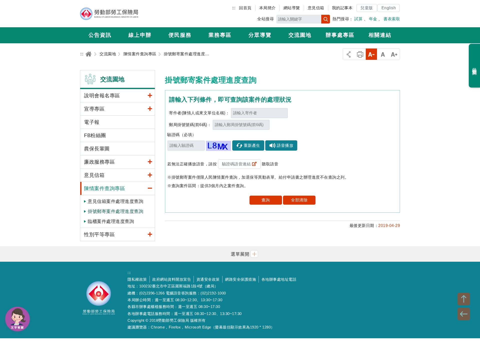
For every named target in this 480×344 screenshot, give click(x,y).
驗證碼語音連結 (236, 164)
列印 (360, 54)
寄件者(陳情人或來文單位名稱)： (199, 113)
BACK (464, 314)
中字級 (382, 54)
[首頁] (88, 54)
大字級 (394, 54)
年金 (373, 19)
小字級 (371, 54)
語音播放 (285, 145)
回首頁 (245, 8)
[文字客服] (17, 318)
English (389, 8)
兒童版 (366, 8)
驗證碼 (181, 135)
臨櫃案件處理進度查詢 (111, 221)
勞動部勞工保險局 (109, 14)
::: (234, 8)
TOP (464, 299)
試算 (358, 19)
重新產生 (252, 145)
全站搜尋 (265, 19)
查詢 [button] (266, 200)
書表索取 (392, 19)
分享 (348, 54)
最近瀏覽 (474, 65)
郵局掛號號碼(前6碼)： (190, 125)
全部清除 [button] (299, 200)
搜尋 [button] (325, 19)
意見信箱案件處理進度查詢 (115, 201)
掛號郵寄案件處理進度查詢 (115, 211)
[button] (240, 253)
